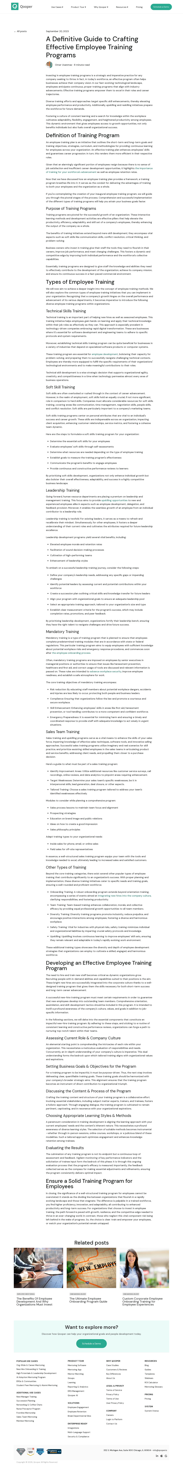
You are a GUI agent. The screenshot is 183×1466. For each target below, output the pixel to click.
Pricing (139, 7)
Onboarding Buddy (78, 1294)
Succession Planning (25, 1400)
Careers (110, 1415)
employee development (105, 354)
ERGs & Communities (26, 1381)
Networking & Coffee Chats (29, 1404)
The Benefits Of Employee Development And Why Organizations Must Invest (34, 1301)
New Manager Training (26, 1396)
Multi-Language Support (79, 1432)
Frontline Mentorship (26, 1413)
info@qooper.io (160, 1450)
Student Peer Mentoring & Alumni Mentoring (36, 1385)
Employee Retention (77, 1411)
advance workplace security (105, 671)
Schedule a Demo (161, 7)
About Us (110, 1378)
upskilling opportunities (114, 500)
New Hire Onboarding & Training (31, 1369)
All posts (22, 31)
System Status (152, 1410)
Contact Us (111, 1423)
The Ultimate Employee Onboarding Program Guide (88, 1300)
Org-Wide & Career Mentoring (30, 1365)
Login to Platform (114, 1419)
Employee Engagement (78, 1407)
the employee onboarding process (71, 653)
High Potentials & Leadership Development (36, 1373)
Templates (150, 1374)
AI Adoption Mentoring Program (31, 1377)
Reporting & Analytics (78, 1386)
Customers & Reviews (116, 1369)
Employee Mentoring (26, 1294)
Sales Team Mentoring (26, 1417)
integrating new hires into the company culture (124, 895)
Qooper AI (73, 1395)
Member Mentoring (25, 1421)
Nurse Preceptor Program (28, 1408)
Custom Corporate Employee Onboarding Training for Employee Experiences (142, 1301)
